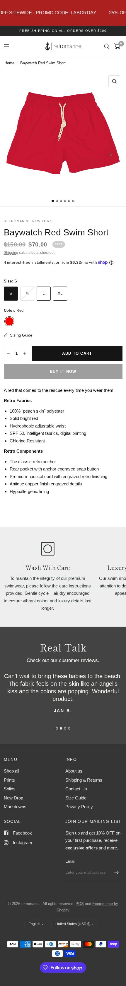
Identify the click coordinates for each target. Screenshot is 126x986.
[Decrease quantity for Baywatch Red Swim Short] (8, 353)
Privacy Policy (79, 806)
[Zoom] (114, 81)
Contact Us (76, 788)
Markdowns (15, 806)
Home (9, 63)
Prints (9, 780)
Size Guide (75, 797)
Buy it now (63, 371)
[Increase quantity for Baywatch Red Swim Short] (24, 353)
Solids (10, 788)
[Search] (107, 46)
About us (73, 770)
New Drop (13, 797)
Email (70, 861)
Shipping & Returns (83, 780)
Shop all (11, 770)
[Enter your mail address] (116, 872)
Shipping (11, 253)
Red (9, 321)
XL (60, 293)
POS (80, 903)
